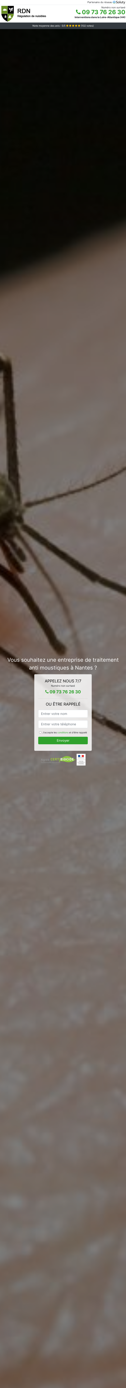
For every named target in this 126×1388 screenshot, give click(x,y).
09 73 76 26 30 (103, 12)
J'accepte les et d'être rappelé (64, 732)
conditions (62, 732)
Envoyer (63, 740)
